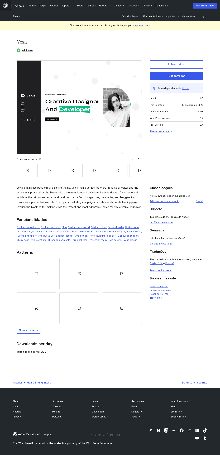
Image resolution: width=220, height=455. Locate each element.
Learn (95, 401)
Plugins (56, 411)
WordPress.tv (100, 416)
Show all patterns (28, 330)
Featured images (81, 231)
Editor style (38, 231)
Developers (98, 411)
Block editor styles (51, 227)
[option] (36, 273)
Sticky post (23, 240)
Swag (135, 416)
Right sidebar (106, 235)
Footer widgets (117, 231)
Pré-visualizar (177, 64)
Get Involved (138, 401)
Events (135, 406)
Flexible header (99, 231)
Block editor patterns (28, 227)
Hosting (17, 411)
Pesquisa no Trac (159, 293)
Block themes (134, 231)
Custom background (79, 227)
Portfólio (93, 235)
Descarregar (176, 75)
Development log (159, 286)
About (16, 401)
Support (96, 406)
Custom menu (24, 231)
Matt (174, 406)
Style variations (38, 240)
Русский (169, 263)
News (16, 406)
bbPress (176, 411)
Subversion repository (162, 290)
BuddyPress (179, 416)
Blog (64, 227)
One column (81, 235)
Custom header (116, 227)
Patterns (56, 416)
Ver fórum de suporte (161, 222)
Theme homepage (160, 131)
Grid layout (44, 235)
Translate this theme (161, 270)
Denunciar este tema (161, 243)
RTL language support (127, 235)
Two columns (116, 240)
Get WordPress (205, 5)
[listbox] (79, 291)
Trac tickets (156, 297)
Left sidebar (57, 235)
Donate (136, 411)
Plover (185, 88)
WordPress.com (180, 401)
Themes (17, 16)
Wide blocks (130, 240)
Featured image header (58, 231)
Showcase (57, 401)
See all (199, 201)
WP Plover (27, 50)
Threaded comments (59, 240)
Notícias (69, 235)
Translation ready (98, 240)
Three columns (79, 240)
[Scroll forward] (139, 159)
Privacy (17, 416)
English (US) (156, 263)
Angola (47, 434)
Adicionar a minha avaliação (164, 201)
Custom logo (132, 227)
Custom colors (98, 227)
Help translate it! (141, 25)
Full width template (27, 235)
